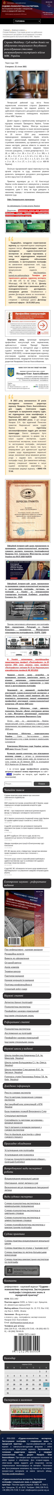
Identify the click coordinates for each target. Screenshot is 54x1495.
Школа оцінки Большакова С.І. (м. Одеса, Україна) (26, 1064)
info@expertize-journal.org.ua (22, 1323)
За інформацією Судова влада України (23, 206)
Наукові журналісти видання (19, 980)
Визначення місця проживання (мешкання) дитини (27, 1188)
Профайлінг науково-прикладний (22, 1011)
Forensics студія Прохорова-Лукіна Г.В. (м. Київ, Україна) (26, 1078)
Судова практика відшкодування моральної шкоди (27, 1242)
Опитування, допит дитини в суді (21, 1183)
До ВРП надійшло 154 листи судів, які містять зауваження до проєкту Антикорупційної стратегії (23, 837)
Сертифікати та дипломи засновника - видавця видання (24, 1121)
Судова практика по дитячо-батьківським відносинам (26, 1253)
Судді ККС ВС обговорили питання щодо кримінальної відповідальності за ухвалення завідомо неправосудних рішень (26, 871)
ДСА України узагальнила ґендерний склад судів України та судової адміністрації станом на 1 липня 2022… (26, 819)
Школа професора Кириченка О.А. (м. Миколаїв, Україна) (24, 1056)
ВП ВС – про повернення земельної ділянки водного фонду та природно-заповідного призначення (25, 812)
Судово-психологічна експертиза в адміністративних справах (22, 1219)
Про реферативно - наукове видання (24, 949)
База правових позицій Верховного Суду (26, 1111)
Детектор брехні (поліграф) (18, 1002)
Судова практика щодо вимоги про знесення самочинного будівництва (21, 796)
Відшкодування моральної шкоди (22, 1178)
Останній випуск (13, 962)
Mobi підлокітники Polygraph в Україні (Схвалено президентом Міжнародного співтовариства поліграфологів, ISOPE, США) (27, 630)
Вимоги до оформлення (17, 958)
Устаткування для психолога (19, 1155)
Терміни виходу (13, 971)
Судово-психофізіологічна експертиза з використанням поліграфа (25, 1226)
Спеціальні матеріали (16, 1115)
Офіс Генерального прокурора (20, 200)
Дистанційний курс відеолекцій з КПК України (24, 1105)
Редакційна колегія (14, 954)
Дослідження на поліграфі (18, 1033)
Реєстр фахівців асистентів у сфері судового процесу (23, 1135)
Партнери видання (14, 976)
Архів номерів (12, 967)
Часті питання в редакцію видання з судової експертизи (23, 1128)
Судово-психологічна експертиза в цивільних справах (22, 1211)
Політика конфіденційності (18, 984)
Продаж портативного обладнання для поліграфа (28, 624)
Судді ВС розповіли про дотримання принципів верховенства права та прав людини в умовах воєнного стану (26, 828)
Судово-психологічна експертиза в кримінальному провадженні (22, 1204)
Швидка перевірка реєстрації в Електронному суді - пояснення (24, 845)
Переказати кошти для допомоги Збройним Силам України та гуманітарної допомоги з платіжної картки (27, 213)
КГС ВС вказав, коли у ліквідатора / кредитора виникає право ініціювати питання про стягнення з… (25, 852)
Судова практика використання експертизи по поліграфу (27, 1260)
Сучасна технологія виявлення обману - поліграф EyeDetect (25, 1160)
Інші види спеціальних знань (19, 1015)
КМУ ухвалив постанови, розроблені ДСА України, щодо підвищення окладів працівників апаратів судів (26, 804)
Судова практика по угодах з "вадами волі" (27, 1248)
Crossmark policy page (16, 989)
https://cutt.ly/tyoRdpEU (27, 297)
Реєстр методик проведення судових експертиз (23, 1098)
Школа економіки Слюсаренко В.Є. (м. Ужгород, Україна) (24, 1071)
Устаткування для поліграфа (19, 1150)
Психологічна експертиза (17, 1007)
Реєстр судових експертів (18, 1092)
